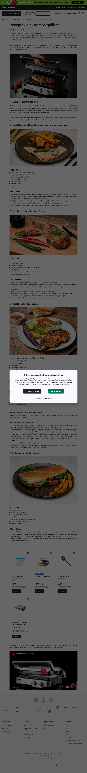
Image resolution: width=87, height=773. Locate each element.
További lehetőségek (32, 391)
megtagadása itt (47, 398)
